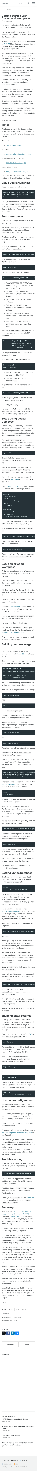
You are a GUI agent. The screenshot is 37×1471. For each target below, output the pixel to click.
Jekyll (19, 1467)
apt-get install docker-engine (17, 171)
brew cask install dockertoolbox (18, 154)
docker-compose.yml (13, 486)
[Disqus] (18, 1382)
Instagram (8, 1464)
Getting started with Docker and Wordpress (16, 17)
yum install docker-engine (16, 163)
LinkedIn (24, 1460)
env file (28, 1034)
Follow (9, 10)
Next (27, 1344)
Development (17, 1317)
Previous (10, 1344)
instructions (15, 606)
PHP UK (7, 44)
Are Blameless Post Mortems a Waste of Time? (18, 1427)
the (9, 606)
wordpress (6, 1313)
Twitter (6, 1460)
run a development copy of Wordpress (17, 1133)
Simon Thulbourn (17, 1216)
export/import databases (11, 911)
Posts (21, 3)
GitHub (15, 1460)
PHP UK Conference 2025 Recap (15, 1419)
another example (8, 784)
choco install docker (14, 145)
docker (11, 1309)
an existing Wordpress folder (13, 632)
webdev (24, 1309)
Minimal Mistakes (27, 1467)
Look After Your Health (11, 1436)
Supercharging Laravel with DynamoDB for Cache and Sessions (17, 1444)
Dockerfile (14, 479)
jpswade (5, 3)
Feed (16, 1464)
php (17, 1309)
